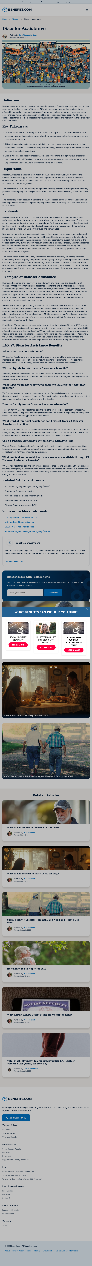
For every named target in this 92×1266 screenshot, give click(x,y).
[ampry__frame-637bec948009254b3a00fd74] (46, 633)
